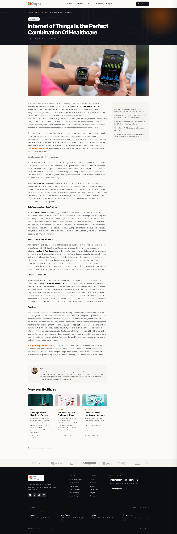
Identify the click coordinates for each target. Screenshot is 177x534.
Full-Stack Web (74, 483)
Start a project (118, 489)
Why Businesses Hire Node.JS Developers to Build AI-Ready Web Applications (129, 123)
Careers (92, 486)
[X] (34, 495)
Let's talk (142, 4)
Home (30, 12)
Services (69, 4)
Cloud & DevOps (74, 489)
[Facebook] (39, 495)
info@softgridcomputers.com (124, 480)
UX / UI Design (74, 496)
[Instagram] (44, 495)
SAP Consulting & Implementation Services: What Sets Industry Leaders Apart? (129, 135)
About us (93, 479)
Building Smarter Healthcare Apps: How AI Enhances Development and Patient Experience (39, 414)
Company (99, 4)
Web (31, 409)
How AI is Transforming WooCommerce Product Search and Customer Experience (129, 110)
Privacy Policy (144, 529)
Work (90, 4)
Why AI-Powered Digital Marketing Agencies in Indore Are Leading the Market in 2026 (130, 117)
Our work (93, 483)
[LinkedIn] (30, 495)
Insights (109, 4)
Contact (92, 496)
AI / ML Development (76, 479)
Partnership (94, 489)
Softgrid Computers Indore (39, 345)
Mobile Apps (73, 486)
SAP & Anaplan (74, 493)
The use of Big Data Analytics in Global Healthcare (66, 414)
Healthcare (44, 12)
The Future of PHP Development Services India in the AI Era (130, 129)
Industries (81, 4)
